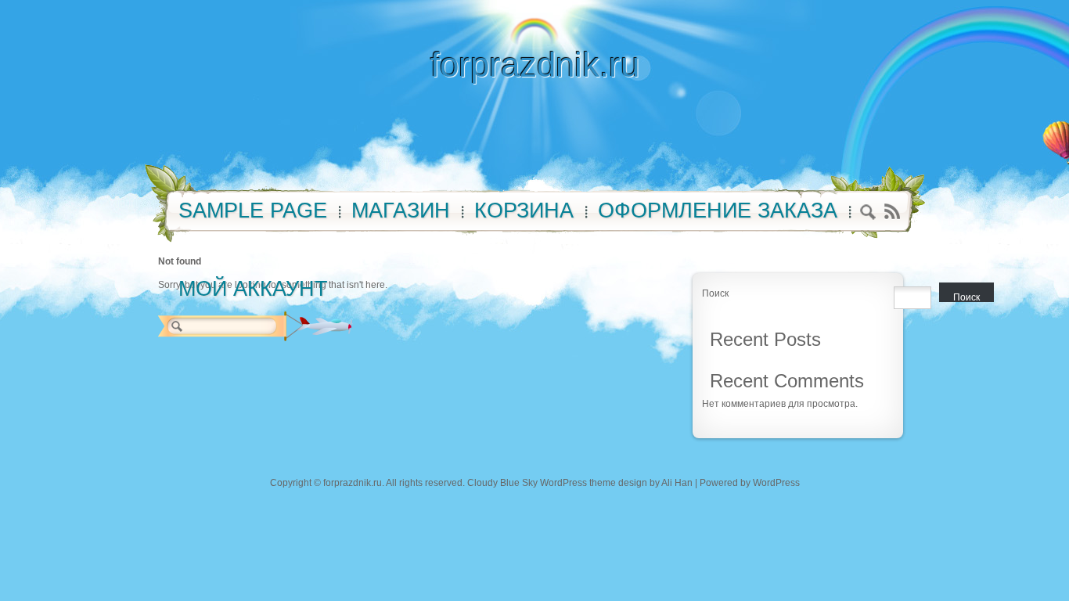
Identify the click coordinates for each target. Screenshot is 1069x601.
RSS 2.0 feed (892, 211)
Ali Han (677, 482)
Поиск (715, 293)
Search (868, 214)
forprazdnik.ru (534, 64)
